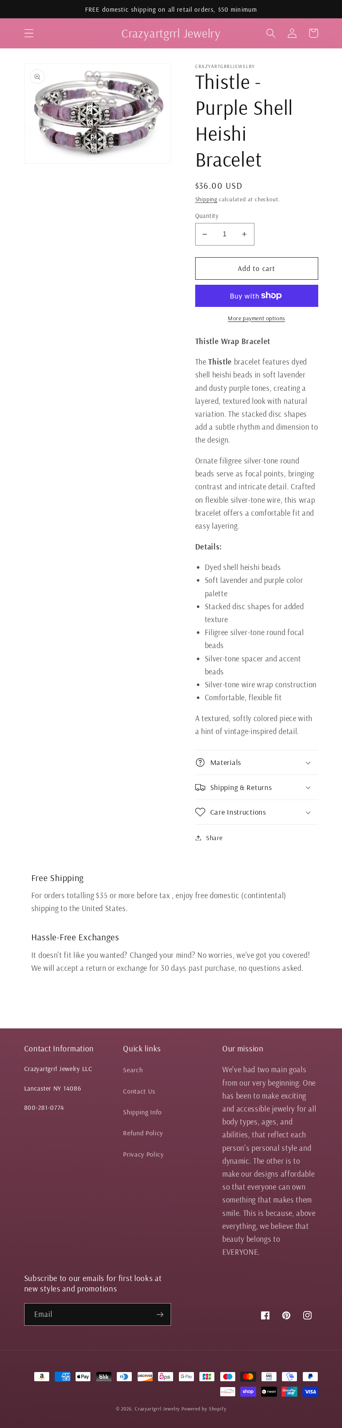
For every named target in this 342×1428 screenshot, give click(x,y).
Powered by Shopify (203, 1408)
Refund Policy (143, 1133)
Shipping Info (142, 1112)
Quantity (207, 216)
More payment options (256, 318)
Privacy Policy (143, 1154)
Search (133, 1070)
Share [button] (214, 837)
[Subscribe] (160, 1314)
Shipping (206, 199)
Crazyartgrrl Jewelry (157, 1408)
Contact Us (139, 1091)
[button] (29, 33)
